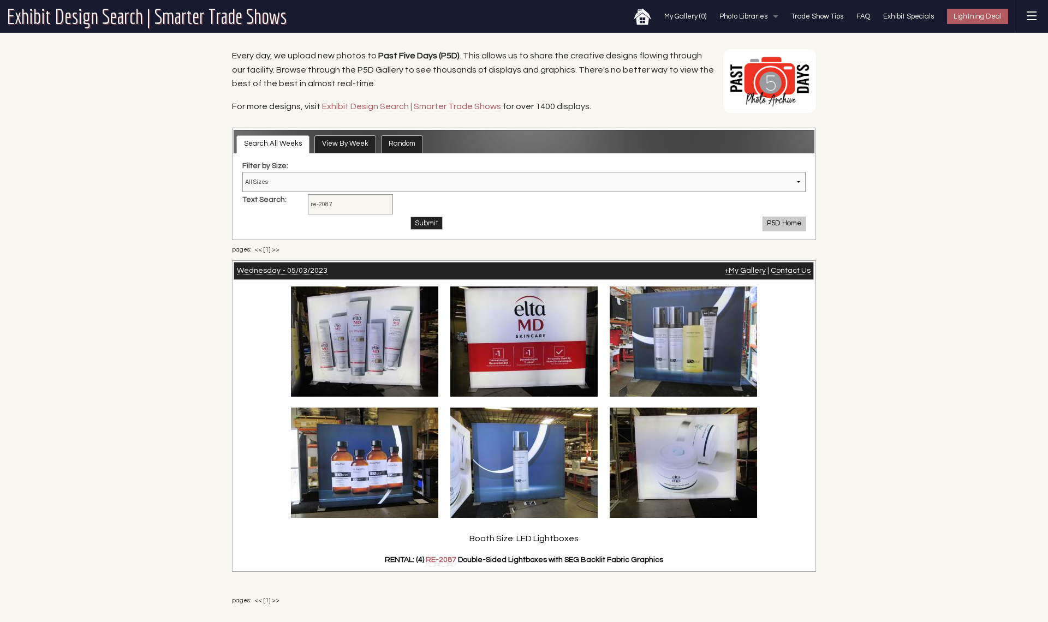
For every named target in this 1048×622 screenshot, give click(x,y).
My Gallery (685, 16)
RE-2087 (441, 560)
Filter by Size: (265, 166)
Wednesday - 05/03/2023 (282, 270)
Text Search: (264, 200)
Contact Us (791, 270)
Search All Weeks (273, 143)
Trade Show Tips (817, 16)
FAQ (863, 16)
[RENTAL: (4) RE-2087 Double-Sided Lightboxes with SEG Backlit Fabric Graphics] (364, 341)
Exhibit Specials (908, 16)
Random (402, 143)
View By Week (345, 143)
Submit (426, 223)
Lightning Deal (978, 16)
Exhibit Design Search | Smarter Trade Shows (147, 16)
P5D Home (784, 223)
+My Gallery (745, 270)
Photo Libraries (743, 16)
